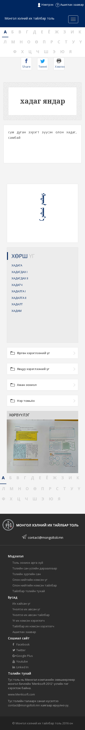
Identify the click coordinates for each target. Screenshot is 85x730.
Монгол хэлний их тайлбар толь (29, 18)
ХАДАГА (17, 265)
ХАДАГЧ (17, 285)
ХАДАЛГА (19, 291)
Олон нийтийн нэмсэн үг (29, 580)
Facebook (23, 644)
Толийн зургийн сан (26, 574)
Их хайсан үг (21, 603)
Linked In (22, 667)
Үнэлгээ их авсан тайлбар (31, 615)
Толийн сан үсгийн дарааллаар (34, 568)
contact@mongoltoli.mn (45, 537)
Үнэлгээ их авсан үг (26, 609)
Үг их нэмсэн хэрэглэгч (28, 620)
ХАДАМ (17, 311)
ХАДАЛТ (17, 304)
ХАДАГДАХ (19, 272)
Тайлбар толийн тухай (28, 591)
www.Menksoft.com (21, 694)
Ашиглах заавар (72, 4)
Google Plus (24, 656)
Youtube (22, 661)
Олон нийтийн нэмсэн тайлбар (34, 585)
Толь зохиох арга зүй (27, 563)
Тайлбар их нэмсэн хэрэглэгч (33, 626)
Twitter (21, 650)
